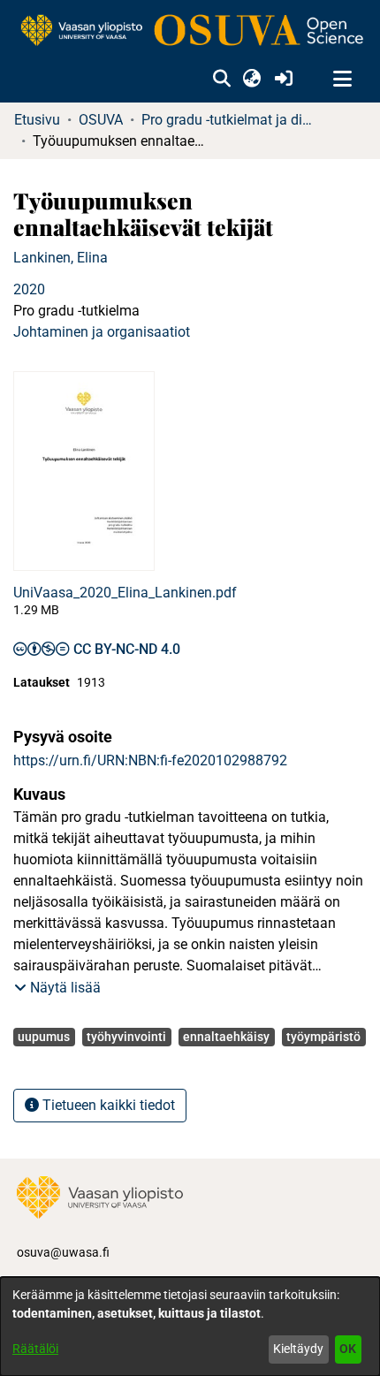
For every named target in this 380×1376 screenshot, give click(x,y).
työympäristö (323, 1037)
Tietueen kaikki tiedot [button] (107, 1105)
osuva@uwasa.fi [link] (63, 1252)
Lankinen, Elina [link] (60, 257)
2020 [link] (29, 289)
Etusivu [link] (37, 119)
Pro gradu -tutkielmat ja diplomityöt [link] (229, 119)
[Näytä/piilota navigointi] (342, 79)
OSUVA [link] (101, 119)
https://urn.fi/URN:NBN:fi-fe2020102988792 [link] (150, 760)
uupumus (44, 1037)
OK (347, 1349)
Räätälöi (35, 1349)
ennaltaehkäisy (226, 1037)
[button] (221, 79)
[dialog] (190, 1326)
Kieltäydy (298, 1349)
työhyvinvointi (126, 1037)
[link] (190, 31)
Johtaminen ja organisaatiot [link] (101, 331)
